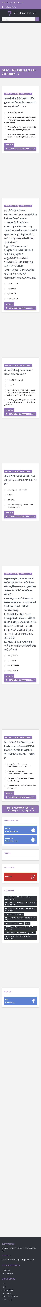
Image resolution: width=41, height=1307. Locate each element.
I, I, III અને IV (12, 661)
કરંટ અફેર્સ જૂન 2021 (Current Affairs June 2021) (20, 933)
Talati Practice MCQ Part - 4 (14, 914)
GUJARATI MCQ (24, 13)
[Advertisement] (20, 44)
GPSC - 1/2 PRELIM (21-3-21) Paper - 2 (18, 94)
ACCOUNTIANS (8, 1273)
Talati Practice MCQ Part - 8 (14, 923)
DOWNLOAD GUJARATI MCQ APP (22, 148)
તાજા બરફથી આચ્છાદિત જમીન (17, 490)
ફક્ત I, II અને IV (13, 656)
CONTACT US (18, 2)
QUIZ (10, 2)
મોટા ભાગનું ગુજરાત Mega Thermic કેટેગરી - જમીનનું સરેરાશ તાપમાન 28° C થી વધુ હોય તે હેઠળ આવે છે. (20, 402)
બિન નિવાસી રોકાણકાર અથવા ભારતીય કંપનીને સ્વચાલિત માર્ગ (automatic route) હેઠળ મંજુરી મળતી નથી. (20, 119)
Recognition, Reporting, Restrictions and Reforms (22, 786)
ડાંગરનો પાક (11, 500)
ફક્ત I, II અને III (13, 671)
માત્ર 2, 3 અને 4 (13, 299)
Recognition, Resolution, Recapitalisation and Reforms (19, 765)
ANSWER (9, 145)
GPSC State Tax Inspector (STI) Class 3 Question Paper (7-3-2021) (20, 904)
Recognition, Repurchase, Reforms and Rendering (21, 779)
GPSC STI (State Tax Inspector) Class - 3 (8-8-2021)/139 (19, 928)
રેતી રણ (10, 495)
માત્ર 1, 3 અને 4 (13, 284)
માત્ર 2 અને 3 (12, 289)
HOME (4, 2)
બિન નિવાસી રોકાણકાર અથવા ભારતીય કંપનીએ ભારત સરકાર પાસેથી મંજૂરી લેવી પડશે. (22, 128)
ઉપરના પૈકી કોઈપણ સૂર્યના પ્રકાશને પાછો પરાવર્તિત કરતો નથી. (20, 506)
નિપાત (27, 923)
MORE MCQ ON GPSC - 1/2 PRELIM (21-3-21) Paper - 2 (20, 809)
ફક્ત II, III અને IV (13, 666)
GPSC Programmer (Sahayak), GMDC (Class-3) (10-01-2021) (19, 909)
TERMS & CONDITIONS (10, 1296)
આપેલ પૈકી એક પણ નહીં (15, 112)
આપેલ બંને (11, 385)
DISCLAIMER (7, 1293)
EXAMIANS (6, 1270)
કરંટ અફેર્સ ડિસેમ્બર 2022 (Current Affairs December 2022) (18, 898)
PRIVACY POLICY (8, 1290)
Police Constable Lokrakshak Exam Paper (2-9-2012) (20, 919)
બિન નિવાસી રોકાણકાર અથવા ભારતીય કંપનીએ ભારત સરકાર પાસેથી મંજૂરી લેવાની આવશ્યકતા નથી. (20, 136)
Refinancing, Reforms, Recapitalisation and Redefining (20, 772)
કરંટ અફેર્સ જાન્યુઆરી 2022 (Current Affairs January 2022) (18, 937)
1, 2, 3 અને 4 (12, 294)
